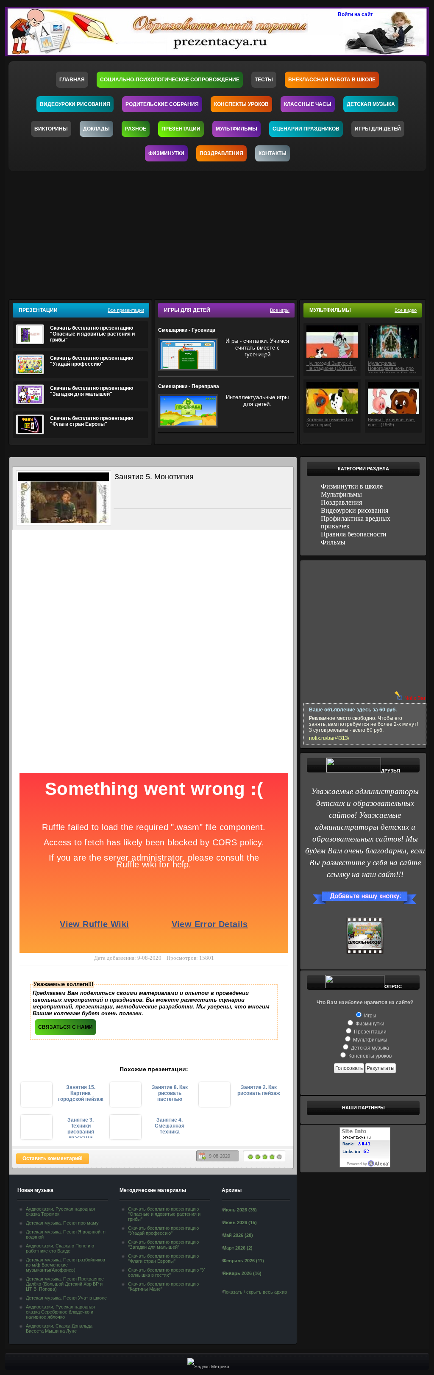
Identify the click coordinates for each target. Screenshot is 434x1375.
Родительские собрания (162, 104)
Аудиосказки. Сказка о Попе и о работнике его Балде (60, 1248)
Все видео (406, 310)
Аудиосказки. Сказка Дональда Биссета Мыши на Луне (59, 1328)
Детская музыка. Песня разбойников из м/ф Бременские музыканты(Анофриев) (65, 1264)
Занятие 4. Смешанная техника (169, 1126)
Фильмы (333, 542)
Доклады (96, 129)
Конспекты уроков (241, 104)
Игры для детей (378, 129)
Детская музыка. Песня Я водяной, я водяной (66, 1234)
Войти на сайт (355, 14)
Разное (135, 129)
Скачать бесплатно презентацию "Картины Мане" (163, 1286)
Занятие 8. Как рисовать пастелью (170, 1093)
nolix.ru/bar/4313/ (329, 738)
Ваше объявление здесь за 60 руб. (353, 710)
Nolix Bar (415, 698)
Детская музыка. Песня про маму (62, 1222)
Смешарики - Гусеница (186, 330)
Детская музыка (371, 104)
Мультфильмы (236, 129)
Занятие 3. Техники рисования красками (80, 1127)
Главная (72, 80)
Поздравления (221, 153)
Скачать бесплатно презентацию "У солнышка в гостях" (166, 1272)
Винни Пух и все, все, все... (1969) (391, 422)
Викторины (51, 129)
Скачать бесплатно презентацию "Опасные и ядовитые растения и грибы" (92, 334)
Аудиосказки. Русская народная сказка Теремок (60, 1211)
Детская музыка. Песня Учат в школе (66, 1297)
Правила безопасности (354, 534)
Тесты (264, 80)
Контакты (273, 153)
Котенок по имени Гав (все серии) (329, 422)
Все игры (279, 310)
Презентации (180, 129)
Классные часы (307, 104)
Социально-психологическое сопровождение (169, 80)
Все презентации (126, 310)
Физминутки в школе (352, 486)
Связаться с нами (65, 1027)
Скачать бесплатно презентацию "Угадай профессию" (91, 361)
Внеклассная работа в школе (332, 80)
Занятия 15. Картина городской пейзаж (80, 1093)
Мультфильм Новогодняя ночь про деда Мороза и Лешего (392, 367)
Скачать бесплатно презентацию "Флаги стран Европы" (91, 421)
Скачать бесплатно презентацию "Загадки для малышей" (91, 391)
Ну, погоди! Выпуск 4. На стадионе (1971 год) (331, 366)
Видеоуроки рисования (75, 104)
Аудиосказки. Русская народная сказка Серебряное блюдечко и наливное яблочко (60, 1311)
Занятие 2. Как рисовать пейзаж (258, 1090)
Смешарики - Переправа (188, 386)
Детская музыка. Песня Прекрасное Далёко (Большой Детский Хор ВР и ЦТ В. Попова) (65, 1284)
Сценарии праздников (306, 129)
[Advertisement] (222, 232)
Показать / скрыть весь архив (255, 1291)
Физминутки (166, 153)
